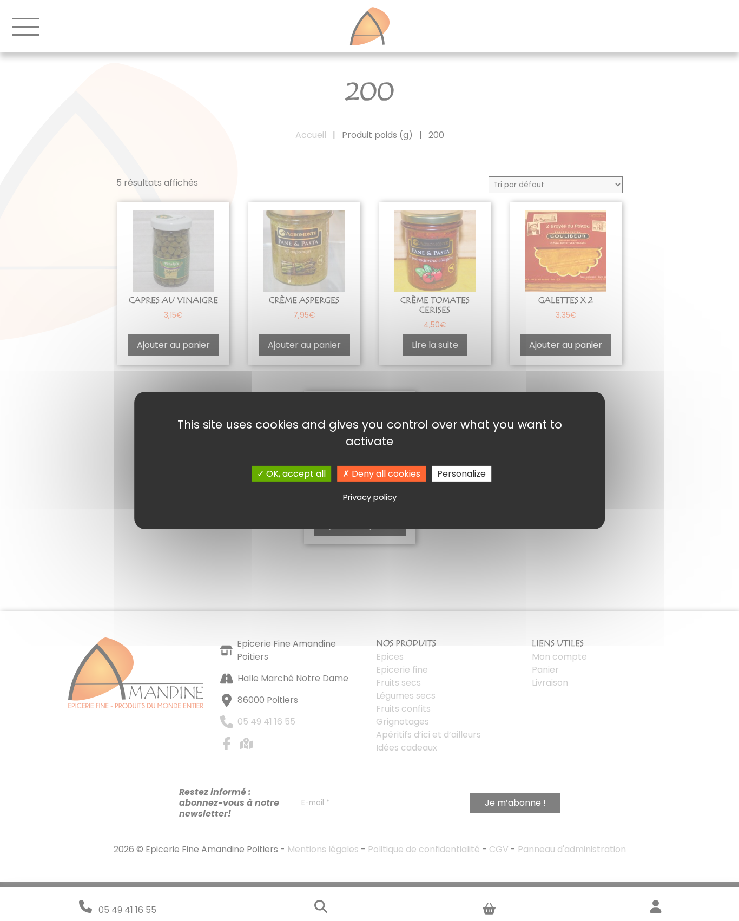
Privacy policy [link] (370, 497)
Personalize (461, 474)
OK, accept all (295, 474)
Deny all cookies (384, 474)
